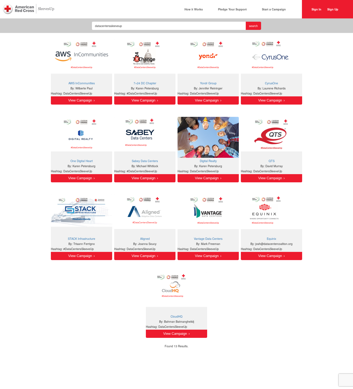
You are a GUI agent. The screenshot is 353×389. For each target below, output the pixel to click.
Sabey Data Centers (145, 161)
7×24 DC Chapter (145, 83)
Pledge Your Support (232, 9)
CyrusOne (271, 83)
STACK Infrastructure (81, 239)
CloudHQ (176, 316)
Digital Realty (208, 161)
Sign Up (332, 9)
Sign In (316, 9)
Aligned (145, 239)
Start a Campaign (274, 9)
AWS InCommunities (81, 83)
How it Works (193, 9)
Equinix (271, 239)
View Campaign (80, 100)
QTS (272, 161)
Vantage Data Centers (208, 239)
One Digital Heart (81, 161)
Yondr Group (208, 83)
